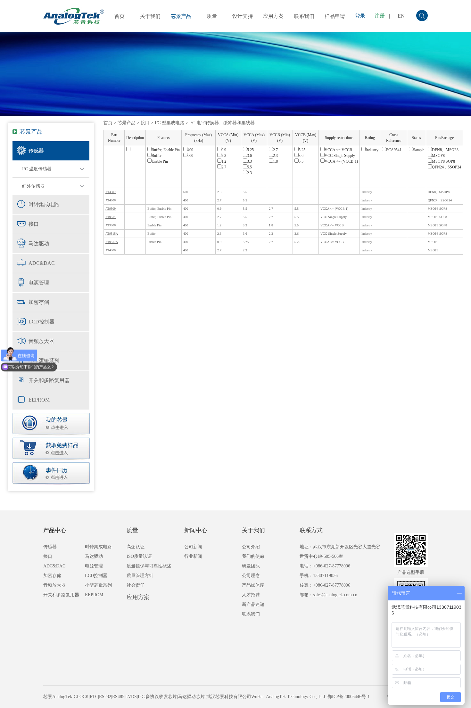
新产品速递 (253, 604)
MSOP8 (438, 155)
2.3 (223, 155)
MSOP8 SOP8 (443, 161)
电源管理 (39, 282)
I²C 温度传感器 (37, 169)
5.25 (250, 150)
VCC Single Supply (340, 155)
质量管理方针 (140, 575)
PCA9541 (393, 150)
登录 (360, 16)
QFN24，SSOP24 (446, 167)
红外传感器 (33, 186)
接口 (34, 224)
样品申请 (335, 16)
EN (401, 16)
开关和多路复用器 (49, 380)
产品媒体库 (253, 585)
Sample (418, 150)
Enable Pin (160, 161)
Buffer (156, 155)
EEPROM (39, 400)
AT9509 (110, 208)
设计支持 (242, 16)
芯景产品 (181, 16)
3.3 (249, 161)
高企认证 (136, 546)
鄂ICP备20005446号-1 (348, 696)
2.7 (223, 167)
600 (190, 155)
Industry (372, 150)
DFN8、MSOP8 (445, 150)
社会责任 (136, 585)
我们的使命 (253, 556)
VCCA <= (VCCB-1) (341, 161)
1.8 (275, 161)
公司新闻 (193, 546)
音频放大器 (41, 341)
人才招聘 (251, 594)
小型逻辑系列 (44, 360)
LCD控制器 (41, 321)
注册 (380, 16)
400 (190, 150)
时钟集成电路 (44, 204)
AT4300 (110, 250)
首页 (119, 16)
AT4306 (110, 200)
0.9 (223, 150)
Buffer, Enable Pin (166, 150)
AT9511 (110, 217)
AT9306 (110, 225)
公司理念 (251, 575)
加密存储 (39, 302)
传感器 (36, 150)
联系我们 (304, 16)
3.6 (249, 155)
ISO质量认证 (139, 556)
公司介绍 (251, 546)
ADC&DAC (42, 263)
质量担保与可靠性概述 (149, 566)
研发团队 (251, 566)
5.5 (249, 167)
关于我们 (150, 16)
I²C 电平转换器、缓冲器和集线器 (222, 122)
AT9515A (111, 233)
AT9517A (111, 242)
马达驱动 (39, 243)
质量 (212, 16)
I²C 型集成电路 (169, 122)
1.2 (223, 161)
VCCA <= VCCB (338, 150)
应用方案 (273, 16)
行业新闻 (193, 556)
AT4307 (110, 192)
